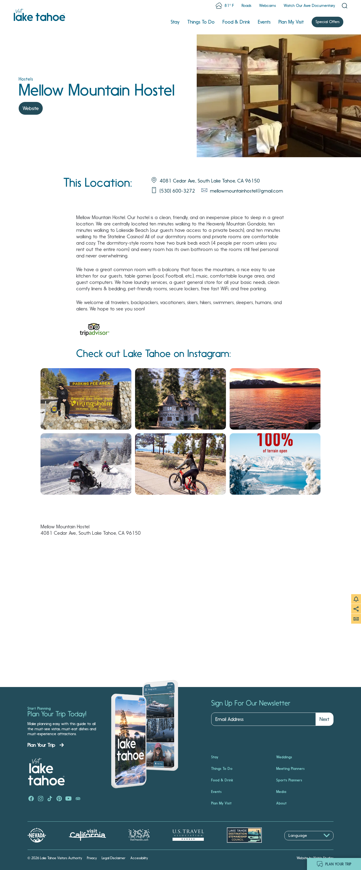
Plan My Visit (291, 22)
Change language (298, 843)
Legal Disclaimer (113, 858)
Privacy (92, 858)
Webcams (267, 5)
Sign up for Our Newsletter (250, 703)
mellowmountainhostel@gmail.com (246, 191)
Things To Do (201, 22)
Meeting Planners (290, 769)
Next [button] (324, 719)
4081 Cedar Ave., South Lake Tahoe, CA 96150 (210, 181)
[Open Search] (344, 5)
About (281, 803)
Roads (246, 5)
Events (264, 22)
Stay (175, 22)
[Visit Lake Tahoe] (39, 14)
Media (281, 792)
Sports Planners (289, 780)
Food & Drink (236, 22)
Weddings (284, 757)
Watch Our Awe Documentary (309, 5)
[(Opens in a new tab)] (94, 330)
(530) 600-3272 (177, 191)
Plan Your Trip (41, 745)
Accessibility (139, 858)
